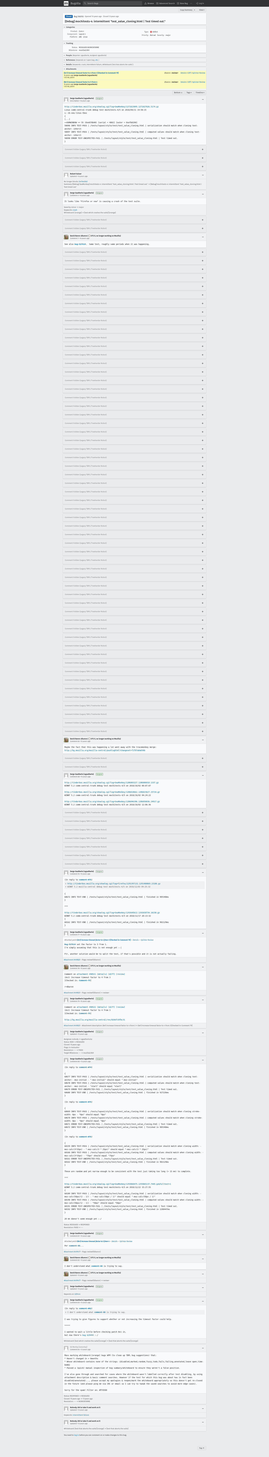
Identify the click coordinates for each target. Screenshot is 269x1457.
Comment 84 (75, 1350)
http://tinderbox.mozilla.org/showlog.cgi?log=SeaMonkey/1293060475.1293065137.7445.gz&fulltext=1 (117, 1184)
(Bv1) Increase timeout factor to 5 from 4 (80, 82)
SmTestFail (83, 181)
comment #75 (85, 880)
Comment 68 (75, 777)
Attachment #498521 (72, 960)
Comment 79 (84, 980)
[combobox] (112, 3)
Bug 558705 (79, 16)
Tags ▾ (189, 92)
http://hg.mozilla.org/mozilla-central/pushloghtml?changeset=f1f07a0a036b (104, 750)
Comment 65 (74, 741)
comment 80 (74, 1246)
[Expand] (202, 149)
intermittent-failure (81, 1415)
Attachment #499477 (72, 1252)
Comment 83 (75, 1303)
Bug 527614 (70, 944)
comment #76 (85, 1137)
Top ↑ (201, 1448)
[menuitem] (149, 3)
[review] (120, 974)
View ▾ (201, 10)
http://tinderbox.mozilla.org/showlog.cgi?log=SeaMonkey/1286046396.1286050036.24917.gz (112, 801)
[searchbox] (112, 3)
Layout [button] (82, 34)
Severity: (160, 35)
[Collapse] (203, 99)
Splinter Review (198, 73)
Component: (72, 34)
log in (76, 1435)
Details (183, 73)
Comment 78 (74, 968)
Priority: (145, 35)
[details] (102, 974)
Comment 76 (74, 874)
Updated (73, 176)
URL (96, 60)
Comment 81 (74, 1236)
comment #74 (85, 1067)
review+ (175, 73)
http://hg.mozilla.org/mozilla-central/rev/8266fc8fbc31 (94, 1020)
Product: (73, 31)
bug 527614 (80, 244)
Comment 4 (74, 195)
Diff (189, 73)
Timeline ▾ (200, 92)
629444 (77, 1294)
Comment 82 (75, 1260)
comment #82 (85, 1308)
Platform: (73, 37)
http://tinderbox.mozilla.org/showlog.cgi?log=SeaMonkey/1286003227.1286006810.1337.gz (111, 782)
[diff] (111, 974)
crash (75, 210)
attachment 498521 (86, 974)
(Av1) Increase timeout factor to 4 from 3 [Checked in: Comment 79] (91, 73)
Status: (74, 47)
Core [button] (81, 31)
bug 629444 (88, 1335)
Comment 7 (74, 238)
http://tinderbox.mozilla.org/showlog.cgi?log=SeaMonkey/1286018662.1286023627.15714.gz (112, 792)
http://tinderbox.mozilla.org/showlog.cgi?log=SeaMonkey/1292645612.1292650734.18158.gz (112, 913)
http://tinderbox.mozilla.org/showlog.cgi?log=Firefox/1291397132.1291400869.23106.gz (113, 883)
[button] (199, 3)
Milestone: (73, 50)
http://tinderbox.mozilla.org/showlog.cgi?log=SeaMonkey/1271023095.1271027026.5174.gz (111, 107)
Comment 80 (75, 1061)
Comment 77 (74, 935)
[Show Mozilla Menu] (66, 3)
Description (74, 101)
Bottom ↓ (178, 92)
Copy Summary (186, 10)
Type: (146, 32)
